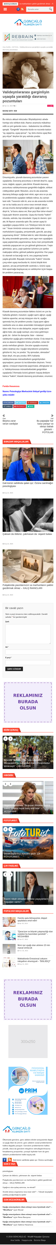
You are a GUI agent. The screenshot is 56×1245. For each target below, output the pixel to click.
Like (51, 106)
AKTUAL (15, 47)
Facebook (9, 403)
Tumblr (8, 406)
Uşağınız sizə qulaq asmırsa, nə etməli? (19, 1187)
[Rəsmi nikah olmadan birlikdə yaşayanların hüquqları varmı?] (28, 888)
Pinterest (20, 406)
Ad (7, 647)
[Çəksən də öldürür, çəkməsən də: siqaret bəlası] (28, 515)
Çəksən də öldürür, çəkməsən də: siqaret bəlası (27, 534)
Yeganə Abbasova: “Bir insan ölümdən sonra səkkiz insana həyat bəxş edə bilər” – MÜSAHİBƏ (27, 808)
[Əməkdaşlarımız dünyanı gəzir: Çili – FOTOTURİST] (28, 843)
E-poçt (8, 658)
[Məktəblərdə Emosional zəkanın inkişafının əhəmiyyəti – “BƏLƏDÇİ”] (9, 962)
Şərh (7, 622)
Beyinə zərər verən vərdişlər (10, 421)
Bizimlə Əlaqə (40, 1240)
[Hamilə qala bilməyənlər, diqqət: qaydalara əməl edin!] (9, 922)
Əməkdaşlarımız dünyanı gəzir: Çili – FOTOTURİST (23, 855)
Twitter (21, 403)
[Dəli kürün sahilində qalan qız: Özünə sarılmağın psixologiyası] (28, 464)
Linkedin (45, 403)
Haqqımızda (27, 1240)
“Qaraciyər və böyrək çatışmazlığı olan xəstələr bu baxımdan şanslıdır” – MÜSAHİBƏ (35, 934)
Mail (31, 406)
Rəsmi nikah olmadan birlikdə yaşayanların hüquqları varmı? (26, 900)
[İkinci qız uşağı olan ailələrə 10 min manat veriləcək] (9, 949)
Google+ (33, 403)
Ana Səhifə (7, 47)
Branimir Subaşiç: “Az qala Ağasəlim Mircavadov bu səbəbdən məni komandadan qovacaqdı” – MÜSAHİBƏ (27, 763)
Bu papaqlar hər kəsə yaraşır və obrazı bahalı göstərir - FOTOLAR (45, 426)
